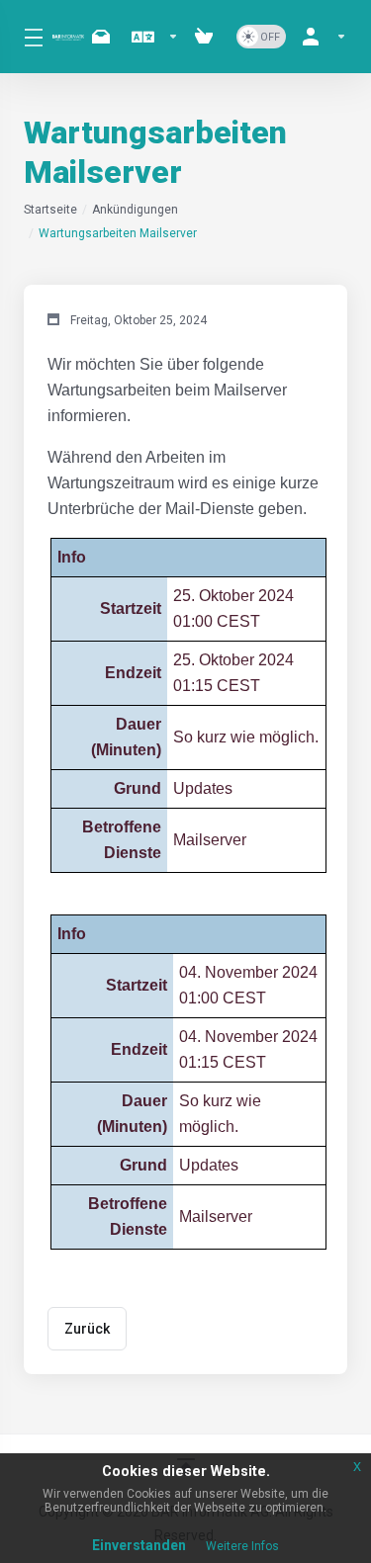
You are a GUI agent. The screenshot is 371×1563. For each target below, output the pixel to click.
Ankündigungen (135, 210)
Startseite (50, 210)
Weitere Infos (242, 1546)
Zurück (87, 1329)
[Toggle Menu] (26, 36)
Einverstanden (139, 1545)
